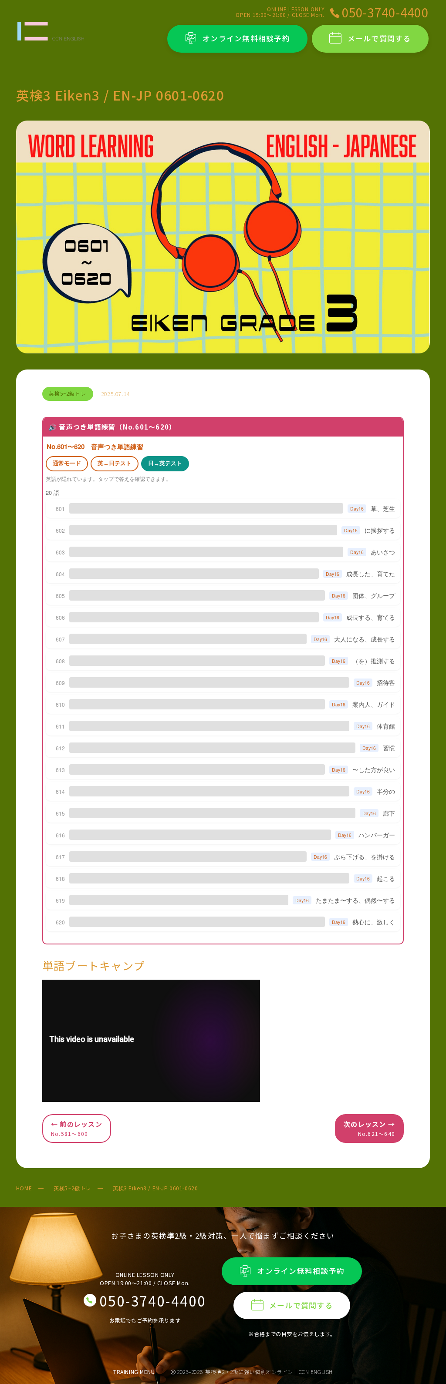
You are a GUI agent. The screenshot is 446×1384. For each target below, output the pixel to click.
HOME (24, 1188)
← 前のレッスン (76, 1128)
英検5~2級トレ (72, 1188)
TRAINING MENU (134, 1372)
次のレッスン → (369, 1128)
